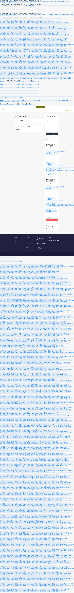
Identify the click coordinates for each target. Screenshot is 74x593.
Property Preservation (40, 242)
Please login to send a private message (51, 228)
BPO (37, 239)
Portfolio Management (40, 244)
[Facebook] (16, 245)
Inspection (38, 247)
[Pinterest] (19, 245)
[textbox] (52, 177)
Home (38, 110)
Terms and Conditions (18, 252)
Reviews (28, 126)
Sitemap (26, 252)
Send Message (52, 134)
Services (46, 110)
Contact (56, 110)
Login (68, 110)
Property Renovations (40, 248)
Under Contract (28, 244)
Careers (63, 110)
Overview (17, 126)
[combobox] (52, 177)
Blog (59, 110)
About (42, 110)
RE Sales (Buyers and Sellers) (41, 243)
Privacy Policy (22, 252)
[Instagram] (17, 245)
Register (70, 110)
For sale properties (28, 243)
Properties (50, 110)
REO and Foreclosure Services (41, 238)
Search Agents (52, 220)
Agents (18, 115)
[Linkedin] (21, 245)
